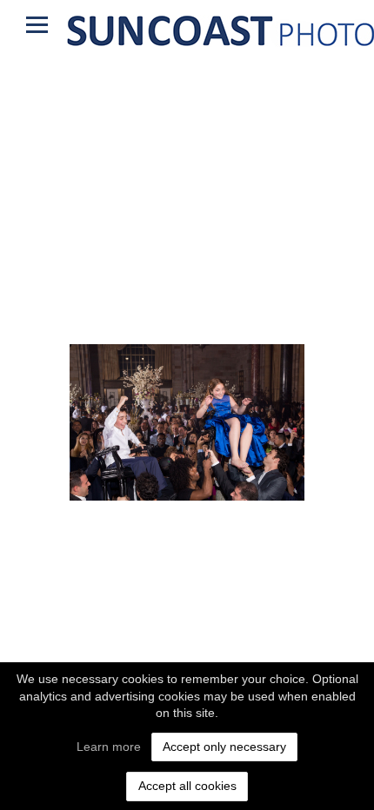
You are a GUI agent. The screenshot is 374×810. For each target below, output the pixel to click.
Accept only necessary (224, 747)
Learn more (109, 747)
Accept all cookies (187, 786)
